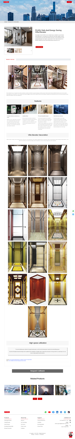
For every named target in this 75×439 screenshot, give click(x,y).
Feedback (23, 428)
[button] (31, 50)
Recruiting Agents (41, 424)
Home (16, 2)
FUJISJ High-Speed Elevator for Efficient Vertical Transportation (21, 359)
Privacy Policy (40, 426)
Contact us (47, 2)
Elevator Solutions (29, 2)
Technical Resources (41, 420)
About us (22, 420)
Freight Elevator (7, 422)
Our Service (23, 424)
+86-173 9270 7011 (64, 426)
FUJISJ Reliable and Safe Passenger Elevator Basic (17, 360)
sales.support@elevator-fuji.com (61, 423)
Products (21, 2)
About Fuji (37, 2)
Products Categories (13, 22)
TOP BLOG (37, 434)
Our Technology (24, 422)
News (42, 2)
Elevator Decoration (8, 428)
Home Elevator (7, 424)
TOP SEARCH (41, 434)
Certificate (39, 422)
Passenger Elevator (7, 420)
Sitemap (32, 434)
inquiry (69, 1)
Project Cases (23, 426)
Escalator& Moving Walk (8, 426)
